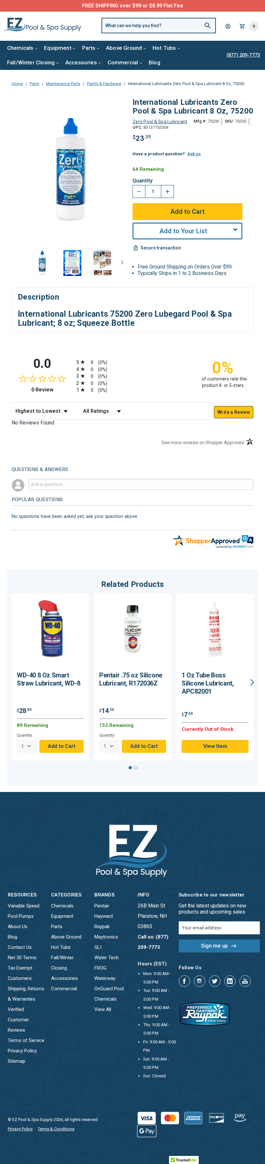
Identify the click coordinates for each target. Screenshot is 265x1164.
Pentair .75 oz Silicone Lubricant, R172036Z (130, 679)
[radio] (132, 362)
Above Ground (124, 48)
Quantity (142, 181)
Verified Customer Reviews (18, 1019)
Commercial (123, 62)
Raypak (102, 926)
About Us (17, 926)
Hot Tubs (164, 48)
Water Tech (106, 958)
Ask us (194, 153)
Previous (20, 262)
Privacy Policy (22, 1051)
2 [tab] (135, 767)
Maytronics (106, 937)
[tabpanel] (50, 677)
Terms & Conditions (56, 1128)
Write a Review (233, 412)
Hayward (103, 916)
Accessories (81, 62)
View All (102, 1009)
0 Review (52, 390)
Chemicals (20, 48)
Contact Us (20, 947)
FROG (100, 968)
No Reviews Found (33, 423)
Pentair (101, 906)
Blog (154, 62)
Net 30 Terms (22, 958)
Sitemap (16, 1061)
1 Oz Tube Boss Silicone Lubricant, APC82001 (208, 683)
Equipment (57, 48)
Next (122, 262)
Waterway (104, 978)
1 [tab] (130, 767)
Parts (89, 48)
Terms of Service (26, 1040)
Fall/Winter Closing (31, 62)
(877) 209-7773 (156, 6)
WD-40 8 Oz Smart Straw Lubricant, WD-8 (48, 679)
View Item (215, 746)
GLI (97, 947)
